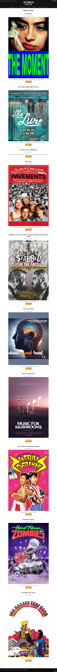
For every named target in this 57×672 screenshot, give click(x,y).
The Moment (28, 14)
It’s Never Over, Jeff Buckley (28, 150)
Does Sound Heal (28, 309)
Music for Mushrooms (28, 373)
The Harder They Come (28, 592)
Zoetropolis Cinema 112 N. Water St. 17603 (9, 1)
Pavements (28, 161)
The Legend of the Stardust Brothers (28, 446)
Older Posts (28, 666)
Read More (28, 81)
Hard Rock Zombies (28, 519)
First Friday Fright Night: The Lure (28, 87)
